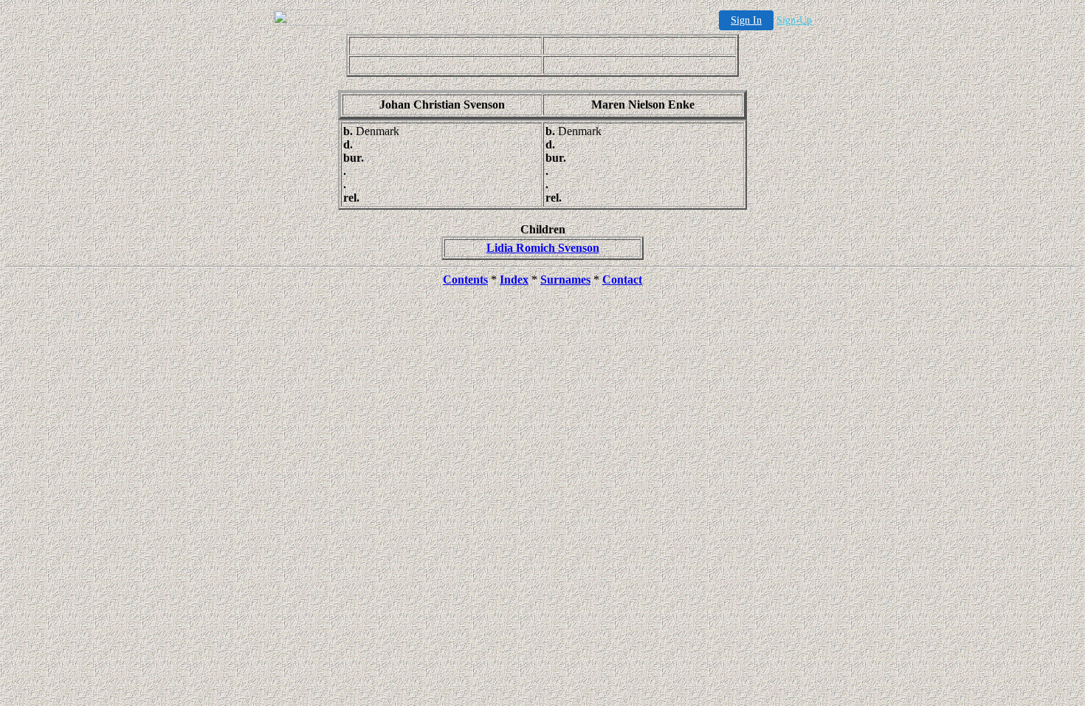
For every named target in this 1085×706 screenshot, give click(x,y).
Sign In (746, 20)
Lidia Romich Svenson (542, 247)
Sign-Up (794, 20)
